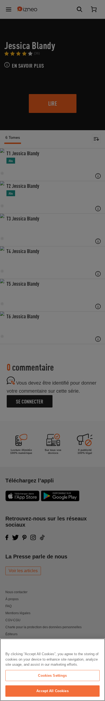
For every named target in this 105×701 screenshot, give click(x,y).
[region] (52, 669)
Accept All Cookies (52, 691)
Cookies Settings (52, 676)
